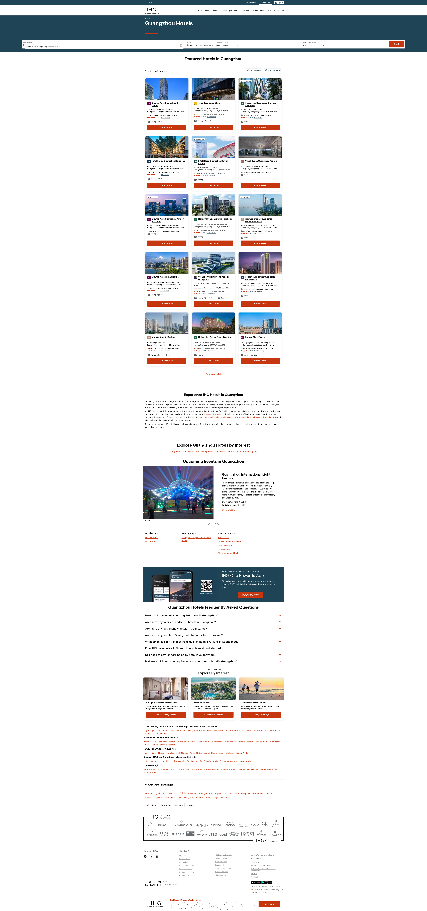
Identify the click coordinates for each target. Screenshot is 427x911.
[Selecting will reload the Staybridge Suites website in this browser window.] (247, 833)
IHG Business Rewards (223, 855)
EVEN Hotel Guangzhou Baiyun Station (213, 162)
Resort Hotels (274, 730)
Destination (27, 42)
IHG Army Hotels (221, 858)
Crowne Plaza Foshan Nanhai (165, 277)
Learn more (257, 889)
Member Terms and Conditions (262, 855)
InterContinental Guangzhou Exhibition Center (258, 220)
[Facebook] (145, 856)
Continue (269, 904)
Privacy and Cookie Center (261, 865)
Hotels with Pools (215, 730)
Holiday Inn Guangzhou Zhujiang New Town (260, 104)
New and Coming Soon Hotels (191, 730)
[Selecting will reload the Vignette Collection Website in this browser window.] (201, 824)
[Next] (218, 524)
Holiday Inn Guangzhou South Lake (215, 219)
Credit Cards (258, 10)
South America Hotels (248, 769)
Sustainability (220, 865)
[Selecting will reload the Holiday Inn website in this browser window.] (202, 833)
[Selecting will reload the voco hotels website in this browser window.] (255, 824)
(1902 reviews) (165, 351)
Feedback (254, 877)
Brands (246, 10)
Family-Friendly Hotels (153, 753)
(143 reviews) (164, 290)
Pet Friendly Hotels (209, 761)
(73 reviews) (211, 294)
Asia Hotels (163, 769)
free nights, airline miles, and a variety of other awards (224, 417)
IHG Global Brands (186, 862)
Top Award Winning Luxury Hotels (235, 761)
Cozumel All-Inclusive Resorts (239, 742)
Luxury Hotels (165, 761)
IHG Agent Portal (185, 869)
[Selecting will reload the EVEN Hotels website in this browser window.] (177, 833)
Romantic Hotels (232, 730)
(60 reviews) (258, 117)
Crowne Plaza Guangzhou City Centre (166, 104)
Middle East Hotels (269, 769)
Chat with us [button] (153, 3)
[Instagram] (157, 856)
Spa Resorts (149, 733)
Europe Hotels (150, 769)
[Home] (148, 805)
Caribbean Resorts (166, 742)
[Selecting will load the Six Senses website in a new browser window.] (151, 824)
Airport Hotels (260, 730)
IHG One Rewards (212, 414)
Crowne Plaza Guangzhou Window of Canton (168, 220)
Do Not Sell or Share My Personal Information (263, 869)
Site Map (254, 874)
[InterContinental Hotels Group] (151, 10)
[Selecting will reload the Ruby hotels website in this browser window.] (265, 824)
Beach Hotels (149, 742)
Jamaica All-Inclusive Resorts (268, 742)
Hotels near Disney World (236, 753)
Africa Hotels (150, 772)
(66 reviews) (258, 291)
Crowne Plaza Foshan (255, 337)
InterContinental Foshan (163, 337)
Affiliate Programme (186, 872)
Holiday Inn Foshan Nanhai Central (214, 337)
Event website (228, 510)
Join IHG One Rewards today (263, 417)
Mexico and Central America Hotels (220, 769)
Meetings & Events (230, 10)
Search (396, 44)
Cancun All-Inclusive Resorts (210, 742)
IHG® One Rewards (276, 10)
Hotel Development (186, 865)
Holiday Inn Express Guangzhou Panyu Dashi (260, 278)
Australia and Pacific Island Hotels (186, 769)
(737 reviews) (258, 233)
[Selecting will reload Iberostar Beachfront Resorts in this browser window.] (152, 833)
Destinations (203, 10)
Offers (215, 10)
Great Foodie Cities (166, 730)
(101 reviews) (211, 232)
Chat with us (184, 875)
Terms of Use (255, 862)
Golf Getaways (163, 733)
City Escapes (149, 730)
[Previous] (209, 524)
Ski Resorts (247, 730)
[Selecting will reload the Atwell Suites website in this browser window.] (234, 833)
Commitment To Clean (223, 868)
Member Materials (221, 872)
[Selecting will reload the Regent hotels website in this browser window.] (163, 824)
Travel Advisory (221, 861)
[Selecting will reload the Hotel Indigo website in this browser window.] (230, 824)
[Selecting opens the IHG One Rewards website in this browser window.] (267, 840)
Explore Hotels (184, 859)
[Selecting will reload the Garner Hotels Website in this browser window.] (213, 833)
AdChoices (255, 858)
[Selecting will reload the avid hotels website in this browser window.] (223, 833)
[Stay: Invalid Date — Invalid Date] (199, 45)
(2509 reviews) (165, 117)
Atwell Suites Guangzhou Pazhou (261, 161)
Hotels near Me (150, 761)
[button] (279, 3)
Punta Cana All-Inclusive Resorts (159, 745)
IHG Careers (183, 855)
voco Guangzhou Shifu (209, 103)
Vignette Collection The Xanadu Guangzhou (213, 278)
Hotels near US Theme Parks (209, 753)
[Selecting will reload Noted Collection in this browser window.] (243, 824)
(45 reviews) (211, 351)
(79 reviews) (165, 174)
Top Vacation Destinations (186, 761)
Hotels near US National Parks (181, 753)
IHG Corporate (220, 875)
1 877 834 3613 (170, 884)
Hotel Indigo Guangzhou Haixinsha (168, 161)
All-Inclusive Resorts (185, 742)
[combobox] (102, 46)
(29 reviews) (211, 175)
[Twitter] (151, 856)
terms (247, 905)
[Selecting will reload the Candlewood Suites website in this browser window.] (275, 833)
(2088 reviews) (259, 351)
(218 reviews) (211, 116)
